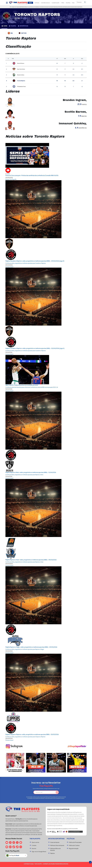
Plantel (13, 26)
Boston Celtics (20, 75)
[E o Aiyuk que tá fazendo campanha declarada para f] (15, 762)
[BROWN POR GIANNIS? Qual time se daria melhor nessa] (35, 762)
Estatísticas (24, 26)
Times (62, 2)
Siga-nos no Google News (39, 851)
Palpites (68, 2)
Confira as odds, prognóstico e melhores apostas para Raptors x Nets (24, 474)
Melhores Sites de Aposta (57, 845)
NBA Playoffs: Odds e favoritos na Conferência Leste (21, 385)
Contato (34, 845)
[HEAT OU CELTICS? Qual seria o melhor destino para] (56, 762)
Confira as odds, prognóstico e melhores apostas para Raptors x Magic (24, 649)
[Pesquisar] (84, 2)
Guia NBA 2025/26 (45, 2)
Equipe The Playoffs (10, 179)
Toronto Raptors (21, 80)
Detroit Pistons (20, 63)
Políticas (71, 838)
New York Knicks (21, 69)
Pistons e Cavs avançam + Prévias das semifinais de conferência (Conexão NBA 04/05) (31, 175)
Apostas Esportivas (56, 838)
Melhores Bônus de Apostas (55, 849)
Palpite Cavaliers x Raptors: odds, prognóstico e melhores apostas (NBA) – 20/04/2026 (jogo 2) (34, 348)
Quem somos (35, 842)
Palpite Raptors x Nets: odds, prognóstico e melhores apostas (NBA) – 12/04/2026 (30, 472)
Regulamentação (73, 848)
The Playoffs (35, 838)
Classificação (55, 2)
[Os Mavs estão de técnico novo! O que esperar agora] (77, 762)
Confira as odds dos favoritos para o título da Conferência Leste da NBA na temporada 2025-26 (31, 387)
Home (5, 26)
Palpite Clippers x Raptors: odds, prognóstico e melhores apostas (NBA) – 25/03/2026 (32, 734)
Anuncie (34, 848)
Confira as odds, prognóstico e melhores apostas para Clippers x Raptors (25, 736)
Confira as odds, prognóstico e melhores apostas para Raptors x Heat (24, 562)
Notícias (37, 2)
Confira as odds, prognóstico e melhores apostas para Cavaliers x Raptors (25, 263)
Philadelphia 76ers (21, 86)
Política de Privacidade (75, 842)
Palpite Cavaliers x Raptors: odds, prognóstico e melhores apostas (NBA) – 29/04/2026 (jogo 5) (34, 261)
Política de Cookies (74, 845)
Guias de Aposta (54, 842)
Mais (73, 2)
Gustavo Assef (9, 266)
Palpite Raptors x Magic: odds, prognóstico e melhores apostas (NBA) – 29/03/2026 (31, 647)
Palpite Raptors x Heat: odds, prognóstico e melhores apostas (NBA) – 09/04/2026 (31, 560)
